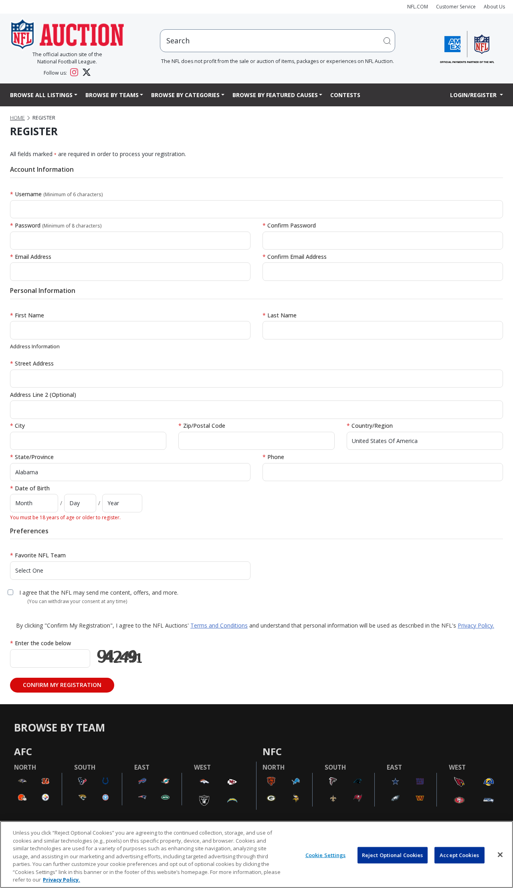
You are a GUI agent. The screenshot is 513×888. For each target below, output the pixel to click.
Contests (345, 95)
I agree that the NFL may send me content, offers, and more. (98, 592)
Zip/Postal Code (201, 425)
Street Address (32, 363)
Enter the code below (40, 643)
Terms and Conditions (219, 625)
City (17, 425)
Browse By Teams (112, 95)
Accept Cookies (459, 854)
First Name (27, 315)
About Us (494, 6)
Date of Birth (30, 488)
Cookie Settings (325, 854)
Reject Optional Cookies (392, 854)
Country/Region (370, 425)
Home (17, 117)
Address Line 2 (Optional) (43, 394)
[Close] (500, 855)
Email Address (30, 256)
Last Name (280, 315)
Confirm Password (289, 225)
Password (56, 225)
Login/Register (474, 95)
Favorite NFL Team (38, 555)
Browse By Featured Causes (275, 95)
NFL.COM (417, 6)
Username (56, 194)
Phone (273, 457)
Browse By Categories (185, 95)
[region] (256, 854)
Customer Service (456, 6)
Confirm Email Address (295, 256)
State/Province (32, 457)
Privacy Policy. (476, 625)
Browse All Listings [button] (41, 95)
